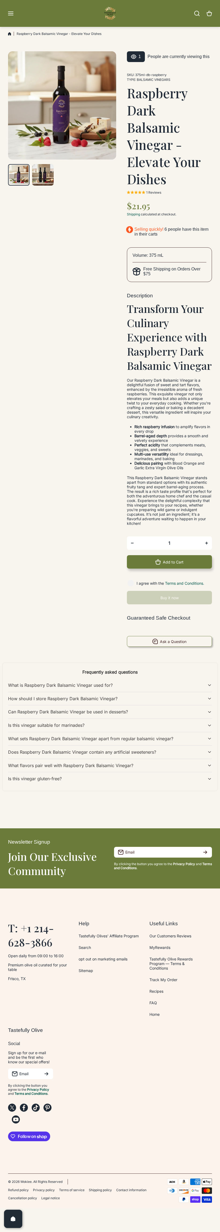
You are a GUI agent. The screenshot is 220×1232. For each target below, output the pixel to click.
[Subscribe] (205, 852)
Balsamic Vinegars (153, 80)
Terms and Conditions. (184, 583)
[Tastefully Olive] (110, 13)
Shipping (133, 214)
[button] (209, 13)
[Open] (13, 1219)
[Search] (197, 13)
